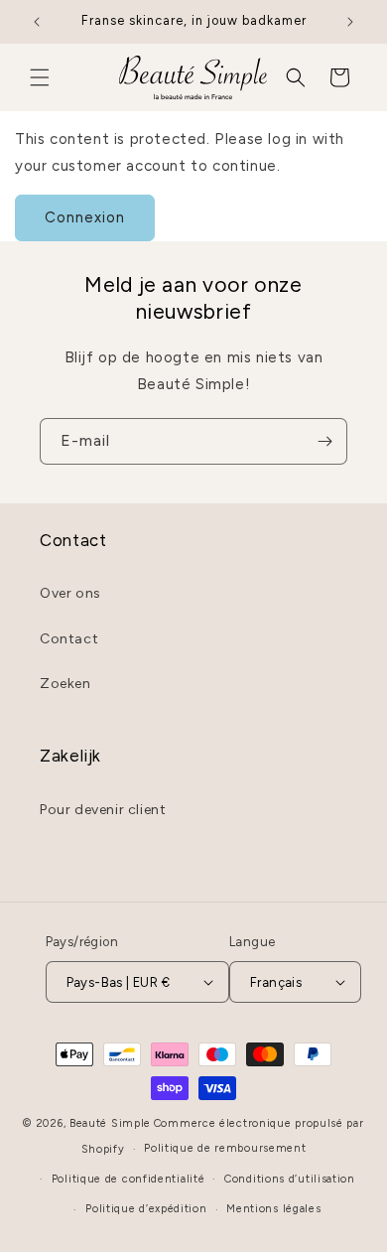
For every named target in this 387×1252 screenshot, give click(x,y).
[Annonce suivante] (350, 22)
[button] (40, 77)
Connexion (85, 217)
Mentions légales (273, 1208)
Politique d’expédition (145, 1208)
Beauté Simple (110, 1123)
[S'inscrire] (324, 441)
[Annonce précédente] (37, 22)
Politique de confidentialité (128, 1179)
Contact (69, 638)
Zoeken (65, 683)
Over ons (70, 593)
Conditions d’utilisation (289, 1179)
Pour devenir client (103, 809)
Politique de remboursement (225, 1148)
